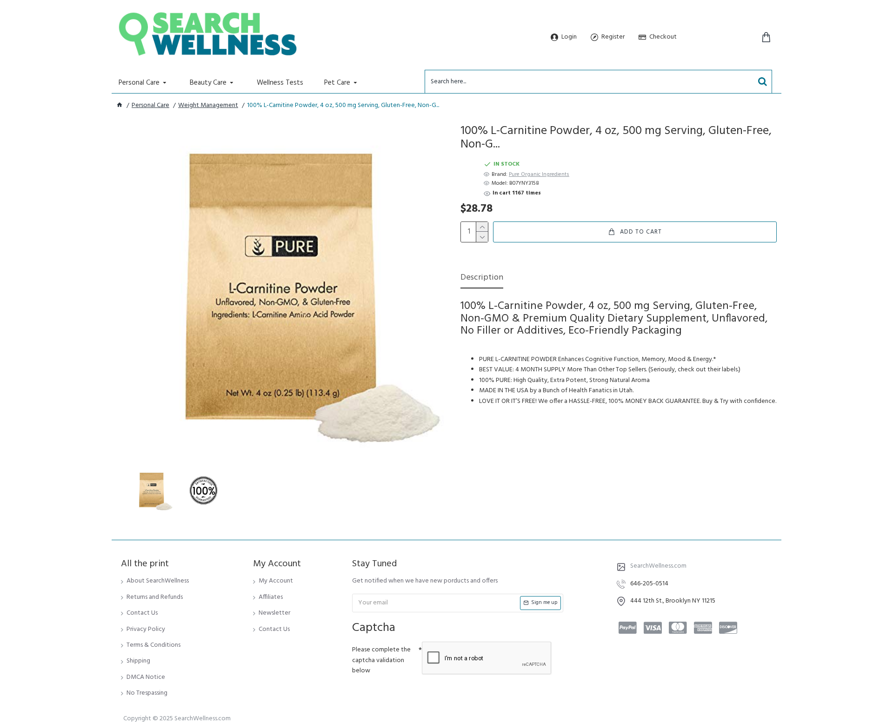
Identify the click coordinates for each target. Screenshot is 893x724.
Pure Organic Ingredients (539, 174)
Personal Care (150, 106)
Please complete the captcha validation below (381, 660)
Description (481, 278)
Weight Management (208, 106)
